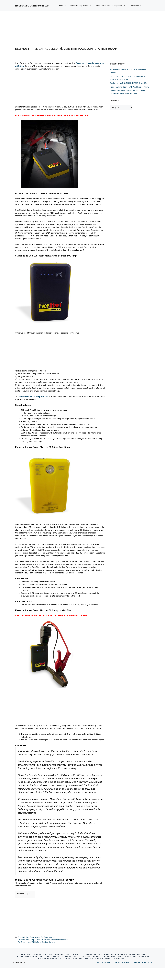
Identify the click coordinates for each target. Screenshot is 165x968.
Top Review (134, 6)
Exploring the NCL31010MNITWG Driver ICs (128, 83)
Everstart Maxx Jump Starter (33, 396)
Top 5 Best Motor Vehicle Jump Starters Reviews (36, 942)
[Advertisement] (78, 27)
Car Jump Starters (48, 937)
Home (60, 6)
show (30, 894)
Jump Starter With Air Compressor (109, 6)
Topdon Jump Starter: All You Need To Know (129, 87)
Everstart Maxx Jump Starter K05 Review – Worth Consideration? (43, 940)
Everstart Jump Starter (32, 5)
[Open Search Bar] (147, 5)
